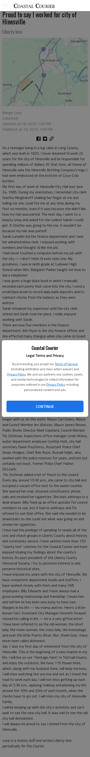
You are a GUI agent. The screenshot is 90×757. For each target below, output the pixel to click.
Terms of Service (66, 363)
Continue (45, 406)
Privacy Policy (16, 374)
